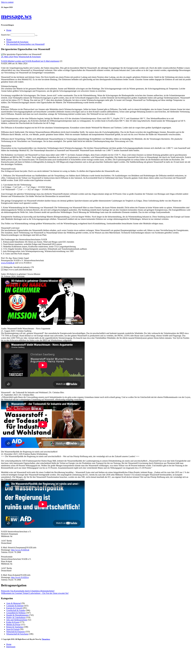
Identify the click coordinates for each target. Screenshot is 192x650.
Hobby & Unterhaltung (15, 617)
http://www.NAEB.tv (20, 577)
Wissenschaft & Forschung (30, 57)
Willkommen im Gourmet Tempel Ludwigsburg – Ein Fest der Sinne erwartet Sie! (35, 593)
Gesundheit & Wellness (16, 613)
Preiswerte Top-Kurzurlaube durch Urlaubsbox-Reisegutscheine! (27, 591)
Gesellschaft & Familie (15, 610)
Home (8, 30)
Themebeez (46, 639)
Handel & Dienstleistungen (17, 615)
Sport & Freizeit (12, 629)
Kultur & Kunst (12, 622)
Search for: (5, 35)
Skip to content (7, 2)
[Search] (36, 35)
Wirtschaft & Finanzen (15, 631)
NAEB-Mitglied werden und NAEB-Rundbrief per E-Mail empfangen (30, 61)
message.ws (16, 16)
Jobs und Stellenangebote (16, 620)
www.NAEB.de (7, 263)
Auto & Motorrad (13, 603)
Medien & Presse (13, 624)
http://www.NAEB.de (20, 550)
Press (16, 57)
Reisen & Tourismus (14, 627)
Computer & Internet (14, 606)
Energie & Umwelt (14, 608)
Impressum (10, 647)
